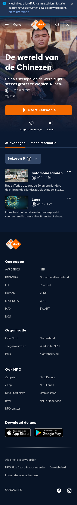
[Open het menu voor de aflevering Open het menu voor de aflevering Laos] (69, 198)
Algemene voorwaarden (20, 459)
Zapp (8, 385)
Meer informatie (19, 11)
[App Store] (18, 432)
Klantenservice (49, 353)
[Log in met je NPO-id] (67, 24)
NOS (8, 316)
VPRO (43, 293)
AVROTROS (12, 269)
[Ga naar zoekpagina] (57, 24)
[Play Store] (48, 432)
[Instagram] (69, 491)
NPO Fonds (47, 385)
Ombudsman (48, 393)
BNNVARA (11, 277)
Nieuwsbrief (47, 338)
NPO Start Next (15, 393)
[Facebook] (59, 491)
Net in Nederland (50, 401)
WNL (43, 301)
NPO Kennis (47, 377)
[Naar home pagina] (38, 24)
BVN (8, 401)
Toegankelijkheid (15, 346)
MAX (8, 308)
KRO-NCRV (12, 301)
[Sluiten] (71, 4)
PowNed (45, 285)
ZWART (45, 308)
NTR (42, 269)
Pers (8, 353)
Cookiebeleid (58, 467)
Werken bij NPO (50, 346)
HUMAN (10, 293)
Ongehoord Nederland (54, 277)
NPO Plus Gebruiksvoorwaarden (25, 467)
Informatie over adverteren (22, 475)
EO (7, 285)
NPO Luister (12, 408)
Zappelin (10, 377)
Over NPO (11, 338)
